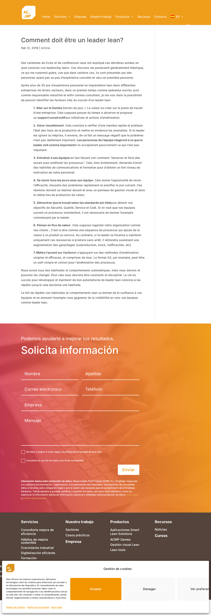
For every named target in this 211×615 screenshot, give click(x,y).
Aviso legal (56, 607)
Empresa (80, 16)
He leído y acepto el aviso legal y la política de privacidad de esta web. (64, 451)
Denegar (149, 589)
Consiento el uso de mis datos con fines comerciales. (55, 460)
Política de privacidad (38, 607)
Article (45, 48)
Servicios (60, 16)
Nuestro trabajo (100, 16)
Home (46, 16)
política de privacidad (34, 498)
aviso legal (132, 494)
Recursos (144, 16)
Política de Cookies (15, 607)
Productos (122, 16)
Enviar (128, 469)
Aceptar (96, 589)
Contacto (160, 16)
